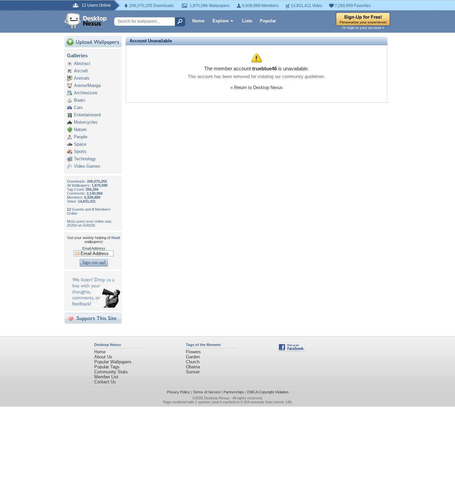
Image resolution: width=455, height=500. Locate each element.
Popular (268, 20)
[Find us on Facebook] (291, 349)
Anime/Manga (87, 85)
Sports (80, 151)
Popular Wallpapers (113, 361)
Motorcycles (86, 122)
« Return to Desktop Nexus (256, 87)
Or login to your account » (363, 28)
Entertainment (87, 114)
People (80, 136)
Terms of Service (207, 392)
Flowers (193, 351)
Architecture (85, 92)
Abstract (82, 63)
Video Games (87, 166)
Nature (80, 129)
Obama (193, 366)
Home (198, 20)
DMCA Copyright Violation (267, 392)
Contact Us (105, 381)
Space (80, 144)
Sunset (193, 371)
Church (193, 361)
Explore (220, 20)
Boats (79, 100)
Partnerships (234, 392)
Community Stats (111, 371)
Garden (193, 356)
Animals (82, 78)
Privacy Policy (178, 392)
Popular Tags (107, 366)
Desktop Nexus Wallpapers (85, 20)
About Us (103, 356)
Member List (106, 376)
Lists (247, 20)
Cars (78, 107)
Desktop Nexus (216, 398)
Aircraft (81, 70)
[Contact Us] (95, 306)
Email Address (93, 248)
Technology (85, 158)
